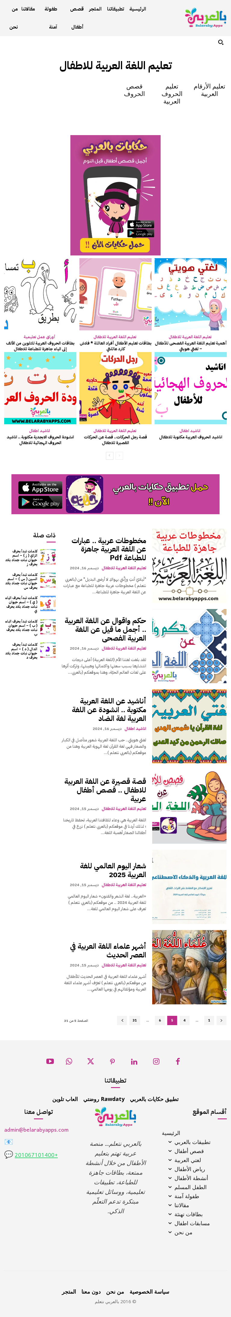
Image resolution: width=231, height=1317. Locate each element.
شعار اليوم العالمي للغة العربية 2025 (113, 870)
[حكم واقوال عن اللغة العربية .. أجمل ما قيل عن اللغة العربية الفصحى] (189, 646)
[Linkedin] (134, 1063)
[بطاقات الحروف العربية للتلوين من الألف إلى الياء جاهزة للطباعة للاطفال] (40, 294)
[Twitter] (90, 1063)
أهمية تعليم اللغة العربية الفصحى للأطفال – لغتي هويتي (191, 346)
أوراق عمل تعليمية (39, 337)
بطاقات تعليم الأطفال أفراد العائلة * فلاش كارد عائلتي (116, 346)
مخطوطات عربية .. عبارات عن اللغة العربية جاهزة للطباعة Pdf (109, 549)
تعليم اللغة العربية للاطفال (190, 337)
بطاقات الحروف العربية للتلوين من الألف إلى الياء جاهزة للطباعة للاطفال (40, 346)
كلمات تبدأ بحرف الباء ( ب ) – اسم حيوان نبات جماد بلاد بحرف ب (21, 628)
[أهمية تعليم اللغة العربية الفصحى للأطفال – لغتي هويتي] (191, 294)
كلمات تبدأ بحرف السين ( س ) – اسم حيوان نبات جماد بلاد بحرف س (21, 581)
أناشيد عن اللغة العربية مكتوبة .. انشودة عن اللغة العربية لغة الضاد (109, 710)
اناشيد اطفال (190, 431)
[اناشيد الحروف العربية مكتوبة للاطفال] (191, 388)
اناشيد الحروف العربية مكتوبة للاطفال (190, 437)
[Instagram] (156, 1063)
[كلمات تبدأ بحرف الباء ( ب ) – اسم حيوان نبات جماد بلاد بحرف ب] (48, 627)
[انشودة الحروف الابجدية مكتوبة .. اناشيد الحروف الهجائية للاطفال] (40, 388)
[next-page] (109, 456)
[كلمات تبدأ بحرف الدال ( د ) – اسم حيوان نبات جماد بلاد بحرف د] (48, 650)
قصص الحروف (134, 90)
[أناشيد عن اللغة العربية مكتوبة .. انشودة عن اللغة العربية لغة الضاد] (189, 726)
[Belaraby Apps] (206, 18)
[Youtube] (50, 1063)
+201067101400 (36, 1155)
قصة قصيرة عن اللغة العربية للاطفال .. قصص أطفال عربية (105, 790)
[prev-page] (119, 456)
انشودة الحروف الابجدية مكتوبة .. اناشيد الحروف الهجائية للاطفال (40, 440)
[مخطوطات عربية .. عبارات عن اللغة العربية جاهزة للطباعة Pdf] (189, 566)
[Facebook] (177, 1063)
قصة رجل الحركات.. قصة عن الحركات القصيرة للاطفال (115, 440)
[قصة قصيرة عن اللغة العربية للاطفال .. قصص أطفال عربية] (189, 806)
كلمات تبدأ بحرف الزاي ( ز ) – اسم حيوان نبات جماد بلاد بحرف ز (21, 558)
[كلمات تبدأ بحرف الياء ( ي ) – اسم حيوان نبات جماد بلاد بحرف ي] (48, 603)
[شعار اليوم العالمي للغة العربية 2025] (189, 887)
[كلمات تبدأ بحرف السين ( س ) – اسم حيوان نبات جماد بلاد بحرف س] (48, 580)
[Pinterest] (112, 1063)
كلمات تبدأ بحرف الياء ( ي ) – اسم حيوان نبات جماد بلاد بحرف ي (21, 604)
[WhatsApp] (69, 1063)
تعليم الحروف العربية (172, 94)
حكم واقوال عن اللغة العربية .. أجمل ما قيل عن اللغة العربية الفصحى (105, 629)
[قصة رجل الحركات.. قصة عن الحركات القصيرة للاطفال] (115, 388)
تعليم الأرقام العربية (209, 90)
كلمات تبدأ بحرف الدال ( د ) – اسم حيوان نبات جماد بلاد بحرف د (21, 651)
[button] (221, 42)
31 (135, 1020)
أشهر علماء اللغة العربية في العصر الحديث (108, 950)
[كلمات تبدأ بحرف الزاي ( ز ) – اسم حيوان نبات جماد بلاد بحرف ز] (48, 556)
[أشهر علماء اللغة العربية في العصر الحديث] (189, 967)
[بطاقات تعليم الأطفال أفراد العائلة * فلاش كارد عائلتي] (115, 294)
